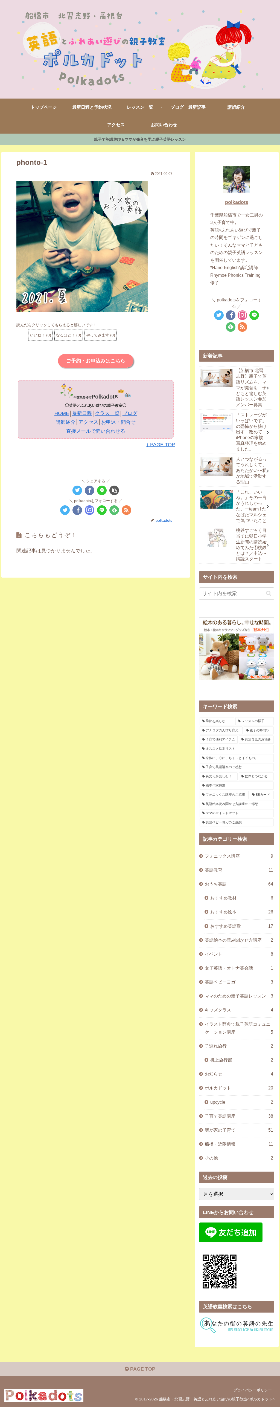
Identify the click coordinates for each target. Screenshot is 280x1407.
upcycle (241, 1102)
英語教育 (239, 869)
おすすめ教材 (241, 897)
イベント (239, 954)
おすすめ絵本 (241, 911)
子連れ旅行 (239, 1045)
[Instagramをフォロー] (89, 510)
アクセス (88, 422)
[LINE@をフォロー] (102, 510)
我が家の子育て (239, 1130)
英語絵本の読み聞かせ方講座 (239, 940)
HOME (61, 413)
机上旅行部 (241, 1059)
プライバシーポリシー (253, 1390)
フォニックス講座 (239, 856)
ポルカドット (239, 1087)
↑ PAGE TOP (160, 444)
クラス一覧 (107, 413)
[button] (82, 246)
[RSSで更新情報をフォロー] (126, 510)
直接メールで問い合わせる (95, 431)
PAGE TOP (142, 1369)
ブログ (129, 413)
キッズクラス (239, 1009)
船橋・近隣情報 (239, 1143)
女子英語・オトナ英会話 (239, 967)
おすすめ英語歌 (241, 926)
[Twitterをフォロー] (65, 510)
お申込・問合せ (118, 422)
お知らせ (239, 1073)
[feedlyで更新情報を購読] (114, 510)
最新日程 (82, 413)
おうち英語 (239, 883)
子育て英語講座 (239, 1116)
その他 (239, 1157)
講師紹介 (65, 422)
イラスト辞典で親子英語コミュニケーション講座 (239, 1028)
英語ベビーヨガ (239, 981)
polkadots (236, 202)
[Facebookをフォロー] (77, 510)
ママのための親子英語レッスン (239, 995)
